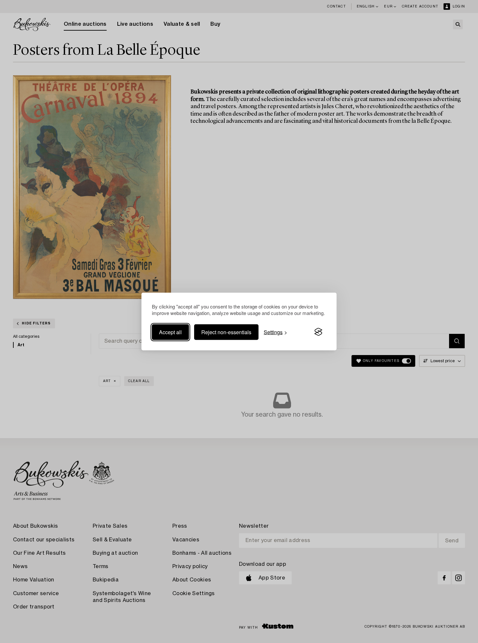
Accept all (170, 332)
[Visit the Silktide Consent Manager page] (318, 332)
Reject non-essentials (226, 332)
